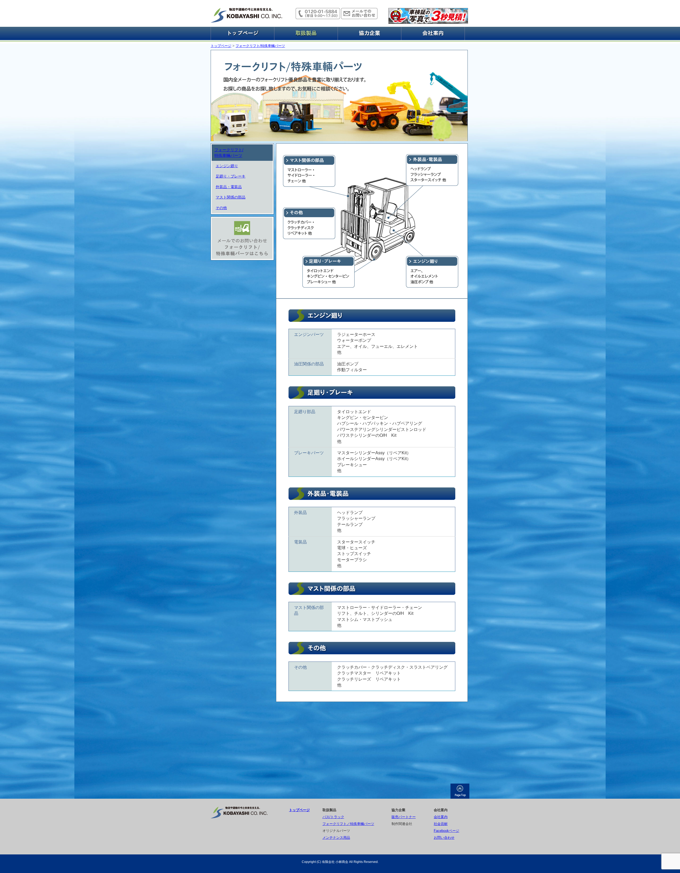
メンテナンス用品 (336, 838)
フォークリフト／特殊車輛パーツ (348, 824)
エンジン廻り (227, 166)
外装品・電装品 (229, 187)
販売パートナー (404, 817)
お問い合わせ (444, 838)
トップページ (221, 46)
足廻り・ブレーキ (230, 176)
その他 (221, 208)
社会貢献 (441, 824)
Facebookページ (446, 831)
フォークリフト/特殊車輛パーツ (260, 46)
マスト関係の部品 (230, 197)
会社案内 (441, 817)
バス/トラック (333, 817)
